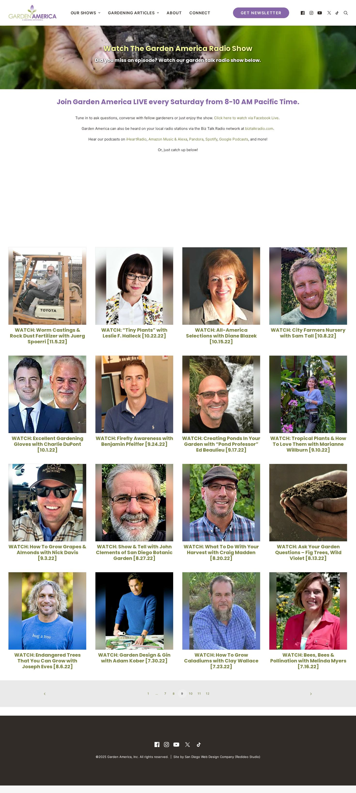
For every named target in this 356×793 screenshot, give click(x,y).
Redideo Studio (247, 757)
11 (199, 693)
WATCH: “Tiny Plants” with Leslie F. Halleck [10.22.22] (134, 333)
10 (191, 693)
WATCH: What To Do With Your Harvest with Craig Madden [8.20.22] (221, 552)
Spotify (211, 139)
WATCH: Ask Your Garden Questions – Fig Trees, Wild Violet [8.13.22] (308, 552)
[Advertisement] (178, 196)
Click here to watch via (233, 118)
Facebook (262, 118)
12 (207, 693)
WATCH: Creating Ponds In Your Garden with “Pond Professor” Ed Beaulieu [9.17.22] (221, 444)
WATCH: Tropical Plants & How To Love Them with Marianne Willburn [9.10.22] (308, 444)
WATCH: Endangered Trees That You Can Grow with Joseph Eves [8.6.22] (47, 661)
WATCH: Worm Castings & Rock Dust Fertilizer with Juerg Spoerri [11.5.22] (47, 336)
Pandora (196, 139)
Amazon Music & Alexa (167, 139)
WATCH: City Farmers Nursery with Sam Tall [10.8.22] (308, 333)
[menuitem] (85, 13)
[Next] (305, 695)
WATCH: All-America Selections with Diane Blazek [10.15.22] (221, 336)
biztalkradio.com (259, 128)
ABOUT (174, 12)
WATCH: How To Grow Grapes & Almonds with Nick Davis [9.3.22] (47, 552)
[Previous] (50, 695)
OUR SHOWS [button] (83, 12)
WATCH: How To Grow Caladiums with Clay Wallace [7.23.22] (221, 661)
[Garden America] (32, 12)
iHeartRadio (136, 139)
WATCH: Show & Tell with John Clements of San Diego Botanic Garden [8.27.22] (134, 552)
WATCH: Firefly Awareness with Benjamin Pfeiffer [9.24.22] (134, 441)
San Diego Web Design (202, 757)
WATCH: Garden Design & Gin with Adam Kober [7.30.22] (134, 658)
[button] (303, 13)
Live (275, 118)
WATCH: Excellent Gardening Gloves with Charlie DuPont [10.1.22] (47, 444)
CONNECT (199, 12)
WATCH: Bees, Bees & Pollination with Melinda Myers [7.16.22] (308, 661)
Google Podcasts (233, 139)
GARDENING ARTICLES (131, 12)
